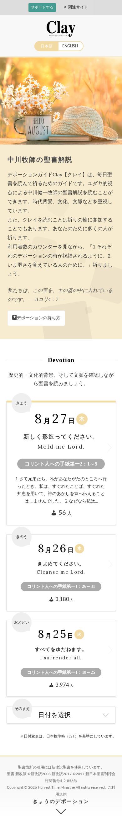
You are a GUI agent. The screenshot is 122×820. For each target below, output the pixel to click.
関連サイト (78, 7)
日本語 (47, 46)
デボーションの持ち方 (38, 318)
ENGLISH (70, 46)
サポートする (42, 7)
